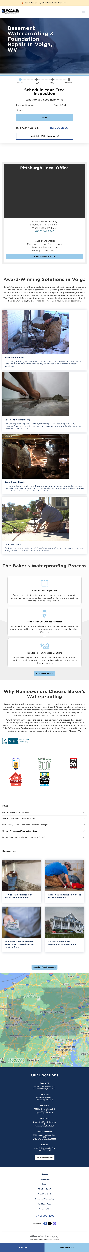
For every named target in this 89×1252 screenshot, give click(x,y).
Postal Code (60, 105)
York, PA (44, 1145)
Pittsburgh (44, 1118)
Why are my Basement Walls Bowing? (18, 818)
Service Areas (44, 1179)
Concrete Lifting (44, 1209)
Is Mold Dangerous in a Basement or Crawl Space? (23, 837)
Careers (44, 1184)
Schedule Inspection (44, 673)
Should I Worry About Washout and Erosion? (21, 831)
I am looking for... (25, 105)
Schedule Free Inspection (44, 256)
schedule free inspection (44, 967)
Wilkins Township (44, 1131)
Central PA (44, 1083)
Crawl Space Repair (45, 1204)
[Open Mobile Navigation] (83, 12)
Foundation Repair (44, 1194)
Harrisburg (44, 1094)
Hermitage (44, 1105)
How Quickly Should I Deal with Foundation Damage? (25, 825)
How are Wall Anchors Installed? (16, 812)
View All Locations (44, 1157)
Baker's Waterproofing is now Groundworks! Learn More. (46, 3)
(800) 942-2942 (44, 231)
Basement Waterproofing (44, 1199)
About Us (44, 1174)
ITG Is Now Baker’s (44, 1189)
